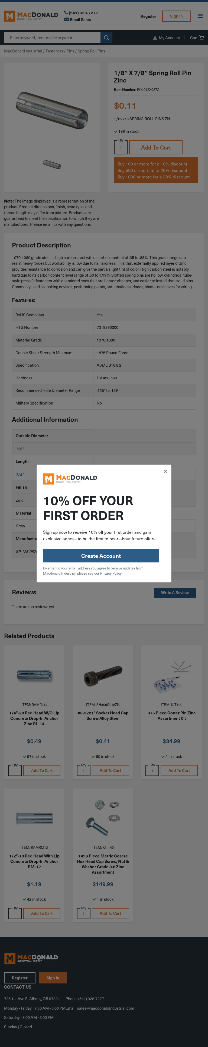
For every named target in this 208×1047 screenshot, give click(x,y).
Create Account (101, 555)
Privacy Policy (111, 573)
